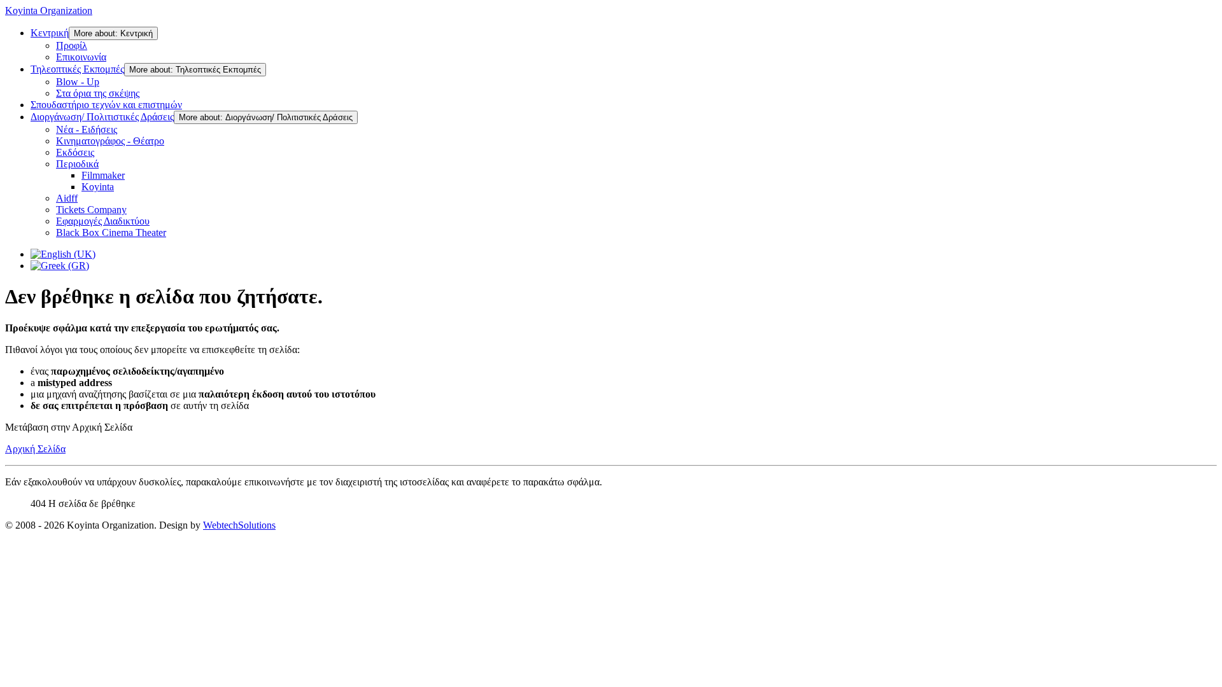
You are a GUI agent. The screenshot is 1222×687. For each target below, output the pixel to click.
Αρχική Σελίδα (35, 448)
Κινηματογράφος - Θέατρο (110, 140)
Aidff (67, 198)
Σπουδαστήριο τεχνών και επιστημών (106, 104)
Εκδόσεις (75, 152)
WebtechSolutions (239, 525)
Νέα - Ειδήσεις (86, 129)
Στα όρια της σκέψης (97, 93)
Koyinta (97, 186)
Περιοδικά (77, 163)
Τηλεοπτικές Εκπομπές (77, 69)
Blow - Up (77, 81)
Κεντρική (50, 32)
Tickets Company (91, 209)
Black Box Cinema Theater (111, 232)
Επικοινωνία (81, 57)
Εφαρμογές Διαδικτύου (103, 221)
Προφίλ (71, 45)
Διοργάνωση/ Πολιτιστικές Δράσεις (102, 116)
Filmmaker (103, 175)
